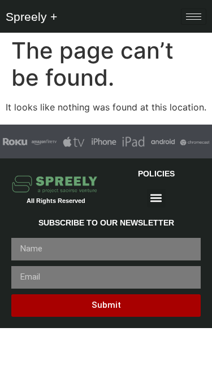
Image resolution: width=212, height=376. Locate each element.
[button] (156, 198)
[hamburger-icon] (193, 16)
